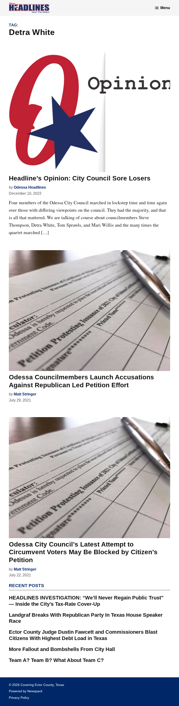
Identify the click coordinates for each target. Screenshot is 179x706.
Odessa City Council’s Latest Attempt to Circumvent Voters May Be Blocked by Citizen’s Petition (83, 552)
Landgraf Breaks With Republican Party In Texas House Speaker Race (86, 618)
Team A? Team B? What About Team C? (56, 660)
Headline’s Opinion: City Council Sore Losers (80, 178)
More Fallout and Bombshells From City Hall (62, 649)
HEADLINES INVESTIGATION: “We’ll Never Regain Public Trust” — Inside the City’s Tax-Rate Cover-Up (86, 601)
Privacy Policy (19, 697)
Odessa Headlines (30, 187)
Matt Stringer (25, 394)
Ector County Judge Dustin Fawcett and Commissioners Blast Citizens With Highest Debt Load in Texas (83, 635)
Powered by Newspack (25, 691)
